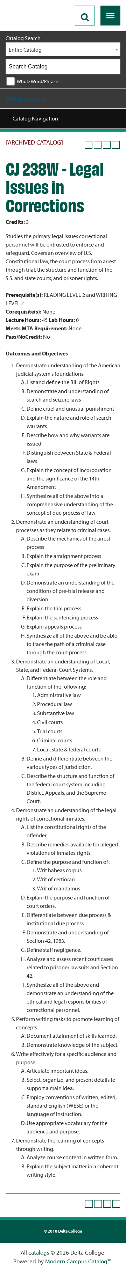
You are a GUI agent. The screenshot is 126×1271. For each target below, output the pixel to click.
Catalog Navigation (35, 118)
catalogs (38, 1252)
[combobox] (63, 49)
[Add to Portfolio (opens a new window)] (88, 145)
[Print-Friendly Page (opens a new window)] (107, 145)
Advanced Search (26, 98)
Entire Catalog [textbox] (25, 49)
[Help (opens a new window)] (116, 145)
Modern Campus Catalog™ (78, 1261)
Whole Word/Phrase (37, 81)
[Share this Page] (98, 145)
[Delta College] (33, 3)
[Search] (113, 66)
